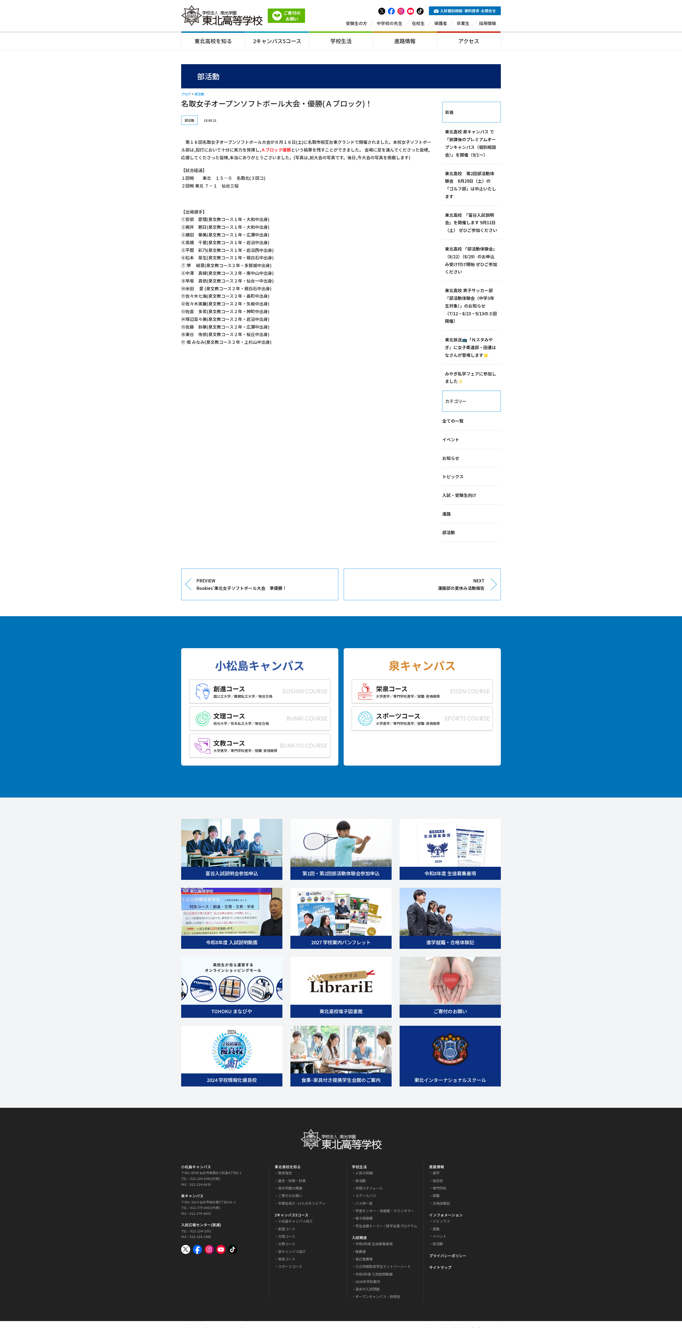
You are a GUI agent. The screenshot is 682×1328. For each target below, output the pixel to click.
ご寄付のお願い (290, 1195)
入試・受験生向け (459, 495)
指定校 (438, 1180)
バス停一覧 (364, 1203)
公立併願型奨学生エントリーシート (383, 1266)
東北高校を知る (213, 41)
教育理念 (285, 1172)
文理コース (286, 1236)
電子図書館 (364, 1218)
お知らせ (450, 458)
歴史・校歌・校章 (292, 1180)
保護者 (440, 23)
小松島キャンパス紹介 (295, 1221)
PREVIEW (241, 584)
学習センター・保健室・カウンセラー (384, 1210)
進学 (436, 1172)
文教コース (286, 1243)
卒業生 (463, 23)
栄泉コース (286, 1258)
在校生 (418, 23)
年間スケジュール (369, 1188)
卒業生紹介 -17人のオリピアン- (302, 1203)
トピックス (453, 476)
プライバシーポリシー (447, 1255)
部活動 (199, 94)
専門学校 (439, 1188)
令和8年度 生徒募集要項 (374, 1243)
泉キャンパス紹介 (292, 1251)
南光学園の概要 (290, 1188)
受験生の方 (356, 23)
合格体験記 (441, 1203)
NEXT (461, 584)
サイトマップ (440, 1267)
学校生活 (341, 41)
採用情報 (487, 23)
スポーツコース (290, 1266)
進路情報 (405, 41)
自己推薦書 (364, 1258)
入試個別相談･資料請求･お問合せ (468, 10)
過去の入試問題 (367, 1289)
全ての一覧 (453, 421)
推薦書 (360, 1251)
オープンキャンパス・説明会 (377, 1296)
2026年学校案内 (367, 1281)
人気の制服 (364, 1172)
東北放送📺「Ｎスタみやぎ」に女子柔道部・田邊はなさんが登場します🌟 (470, 347)
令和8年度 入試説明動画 (374, 1274)
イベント (450, 439)
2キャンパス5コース (277, 41)
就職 (436, 1195)
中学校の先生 (389, 23)
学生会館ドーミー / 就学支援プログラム (386, 1225)
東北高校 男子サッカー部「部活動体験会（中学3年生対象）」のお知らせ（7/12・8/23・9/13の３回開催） (471, 305)
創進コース (286, 1228)
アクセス (468, 41)
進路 (446, 513)
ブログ (186, 94)
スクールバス (365, 1195)
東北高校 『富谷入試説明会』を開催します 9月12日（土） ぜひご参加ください (471, 223)
